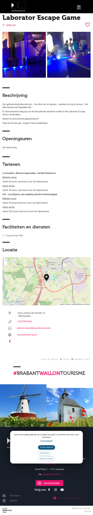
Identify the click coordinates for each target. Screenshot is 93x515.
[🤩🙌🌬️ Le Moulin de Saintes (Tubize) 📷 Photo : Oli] (23, 407)
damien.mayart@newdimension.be (33, 328)
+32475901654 (24, 321)
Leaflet (62, 304)
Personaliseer (44, 453)
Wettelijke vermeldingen (81, 508)
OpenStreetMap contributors (81, 304)
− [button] (5, 264)
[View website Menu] (79, 7)
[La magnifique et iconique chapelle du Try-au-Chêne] (69, 411)
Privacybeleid (47, 441)
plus (87, 359)
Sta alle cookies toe (46, 447)
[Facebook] (10, 342)
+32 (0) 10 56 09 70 (51, 474)
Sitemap (87, 511)
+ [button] (5, 260)
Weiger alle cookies (46, 459)
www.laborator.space (27, 334)
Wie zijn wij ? (48, 464)
